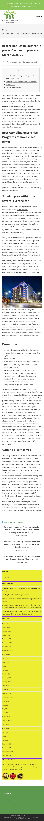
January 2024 (6, 682)
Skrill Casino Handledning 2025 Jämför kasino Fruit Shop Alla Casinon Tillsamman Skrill (22, 557)
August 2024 (6, 654)
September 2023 (7, 697)
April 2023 (5, 713)
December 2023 (7, 686)
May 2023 (5, 709)
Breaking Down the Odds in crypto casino (15, 595)
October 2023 (6, 693)
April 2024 (5, 670)
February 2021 (6, 756)
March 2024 (6, 674)
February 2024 (6, 678)
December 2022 (7, 724)
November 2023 (7, 689)
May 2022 (5, 736)
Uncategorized (31, 62)
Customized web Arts (22, 819)
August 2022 (6, 728)
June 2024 (5, 662)
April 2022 (5, 740)
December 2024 (7, 639)
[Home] (3, 33)
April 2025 (5, 623)
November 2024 (7, 643)
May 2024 (5, 666)
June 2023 (5, 705)
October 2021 (6, 748)
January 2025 (6, 635)
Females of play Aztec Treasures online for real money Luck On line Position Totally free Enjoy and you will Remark (22, 530)
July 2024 (5, 658)
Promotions (10, 84)
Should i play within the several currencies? (21, 81)
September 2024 (7, 650)
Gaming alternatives (13, 87)
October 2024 (6, 647)
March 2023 (6, 717)
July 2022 (5, 732)
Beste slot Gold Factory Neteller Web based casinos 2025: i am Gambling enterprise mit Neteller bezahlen (22, 544)
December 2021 (7, 744)
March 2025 (6, 627)
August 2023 (6, 701)
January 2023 (6, 721)
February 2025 (6, 631)
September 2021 (7, 752)
